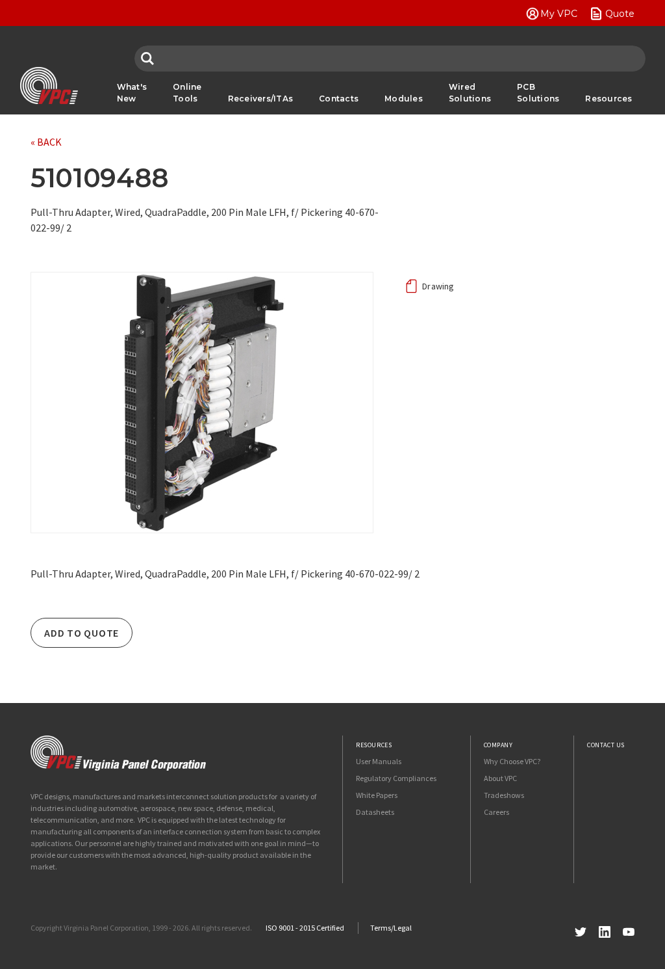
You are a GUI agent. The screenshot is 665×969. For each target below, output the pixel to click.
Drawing (438, 286)
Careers (496, 812)
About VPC (500, 778)
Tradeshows (504, 795)
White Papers (376, 795)
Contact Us (606, 745)
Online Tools (187, 92)
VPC (49, 86)
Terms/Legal (391, 928)
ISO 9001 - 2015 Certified (305, 928)
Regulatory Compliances (396, 778)
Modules (403, 98)
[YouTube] (628, 930)
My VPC (558, 14)
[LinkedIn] (604, 930)
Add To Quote (81, 632)
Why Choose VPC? (512, 761)
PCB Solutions (538, 92)
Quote (619, 14)
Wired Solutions (470, 92)
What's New (132, 92)
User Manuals (378, 761)
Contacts (338, 98)
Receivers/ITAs (261, 98)
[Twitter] (580, 930)
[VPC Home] (118, 753)
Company (498, 745)
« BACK (46, 141)
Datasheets (375, 812)
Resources (608, 98)
